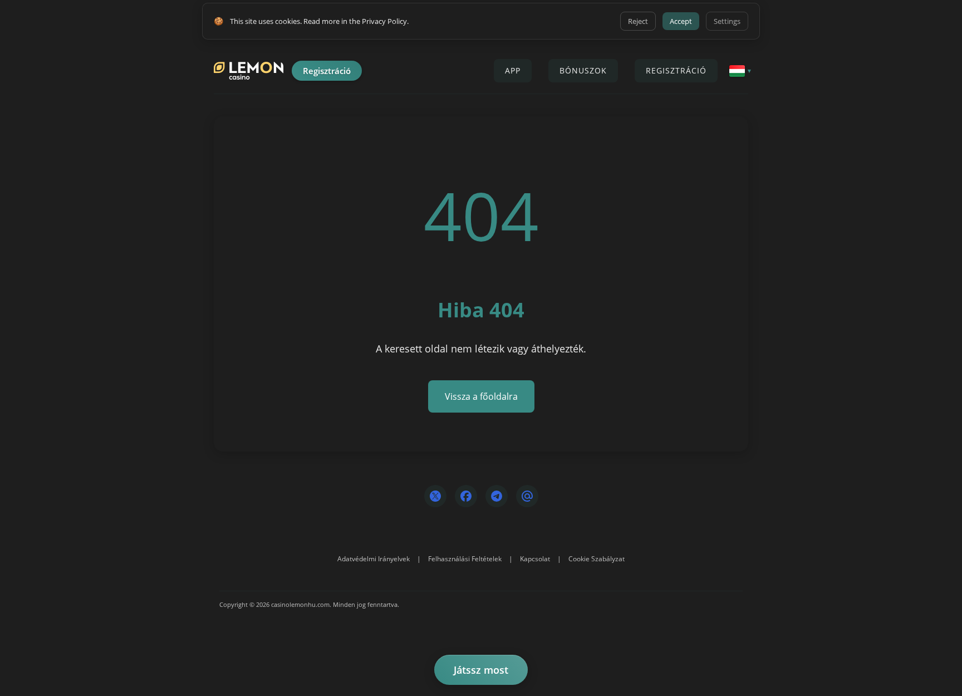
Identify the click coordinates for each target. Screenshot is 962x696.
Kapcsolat (535, 558)
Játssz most (481, 670)
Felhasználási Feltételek (465, 558)
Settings (727, 21)
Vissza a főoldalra (481, 396)
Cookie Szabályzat (596, 558)
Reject (638, 21)
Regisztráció (327, 70)
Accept (681, 21)
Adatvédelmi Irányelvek (373, 558)
